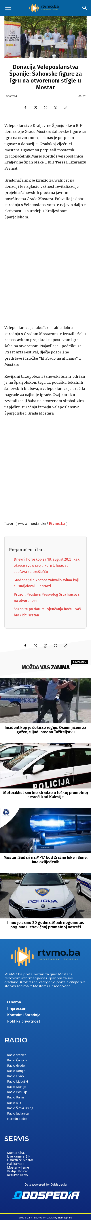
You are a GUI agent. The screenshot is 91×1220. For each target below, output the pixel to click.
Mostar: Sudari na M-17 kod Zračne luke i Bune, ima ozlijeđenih (45, 859)
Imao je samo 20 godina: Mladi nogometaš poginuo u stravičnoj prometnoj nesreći (45, 924)
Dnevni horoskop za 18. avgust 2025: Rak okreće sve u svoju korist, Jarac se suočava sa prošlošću (47, 565)
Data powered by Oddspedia (46, 1184)
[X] (35, 107)
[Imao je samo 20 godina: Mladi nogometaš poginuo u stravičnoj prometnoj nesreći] (45, 895)
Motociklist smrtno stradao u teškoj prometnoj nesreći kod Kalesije (45, 795)
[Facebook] (25, 107)
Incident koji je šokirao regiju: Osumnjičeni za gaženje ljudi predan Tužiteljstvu (45, 729)
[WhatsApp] (45, 107)
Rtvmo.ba (57, 523)
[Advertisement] (45, 271)
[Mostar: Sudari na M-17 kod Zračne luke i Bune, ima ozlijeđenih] (45, 830)
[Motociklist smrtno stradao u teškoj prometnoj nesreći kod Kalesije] (45, 765)
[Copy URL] (65, 107)
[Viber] (55, 107)
